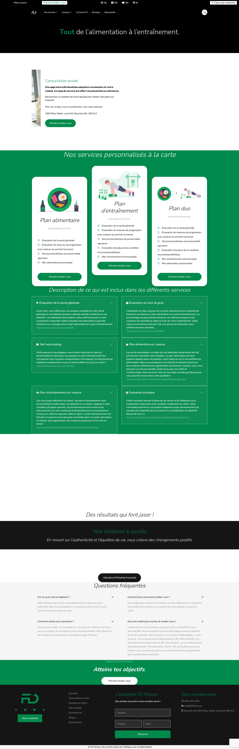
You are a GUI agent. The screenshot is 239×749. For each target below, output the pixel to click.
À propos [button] (66, 12)
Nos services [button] (50, 12)
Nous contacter (30, 718)
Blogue (72, 717)
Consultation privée (78, 698)
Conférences (75, 712)
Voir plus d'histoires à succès (119, 577)
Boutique (96, 12)
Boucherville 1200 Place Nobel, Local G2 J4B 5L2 (208, 710)
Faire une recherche (224, 2)
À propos (73, 693)
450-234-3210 (191, 701)
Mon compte (21, 3)
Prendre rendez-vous (54, 2)
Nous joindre (110, 12)
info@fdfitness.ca (193, 706)
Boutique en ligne (77, 703)
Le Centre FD (82, 12)
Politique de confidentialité (137, 747)
